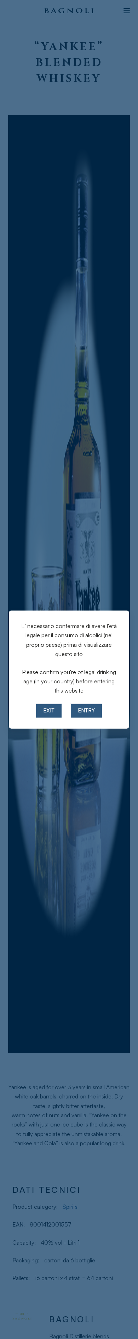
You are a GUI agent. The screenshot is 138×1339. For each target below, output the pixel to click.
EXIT (48, 710)
